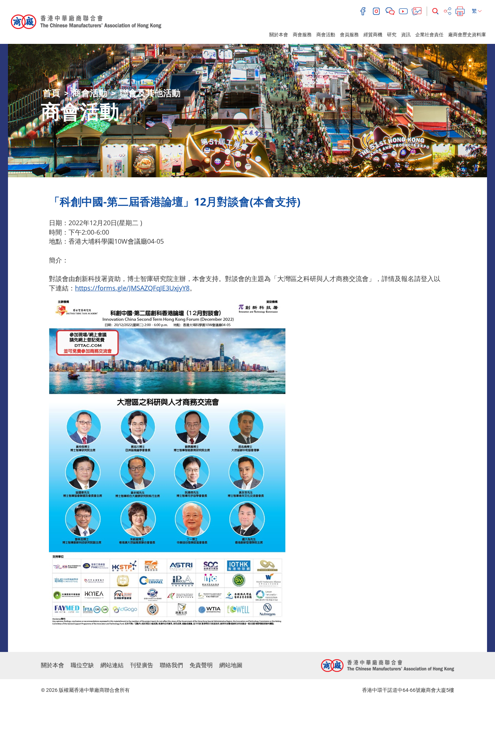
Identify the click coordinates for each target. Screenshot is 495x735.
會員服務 (349, 34)
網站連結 (112, 665)
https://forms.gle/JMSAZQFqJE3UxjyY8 (132, 288)
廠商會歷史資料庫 (467, 34)
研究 (391, 34)
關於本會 (278, 34)
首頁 (51, 93)
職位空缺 (82, 665)
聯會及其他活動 (150, 93)
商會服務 (302, 34)
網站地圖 (230, 665)
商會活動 (325, 34)
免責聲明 (201, 665)
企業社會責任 (429, 34)
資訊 (406, 34)
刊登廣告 (141, 665)
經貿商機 (372, 34)
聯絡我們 (171, 665)
